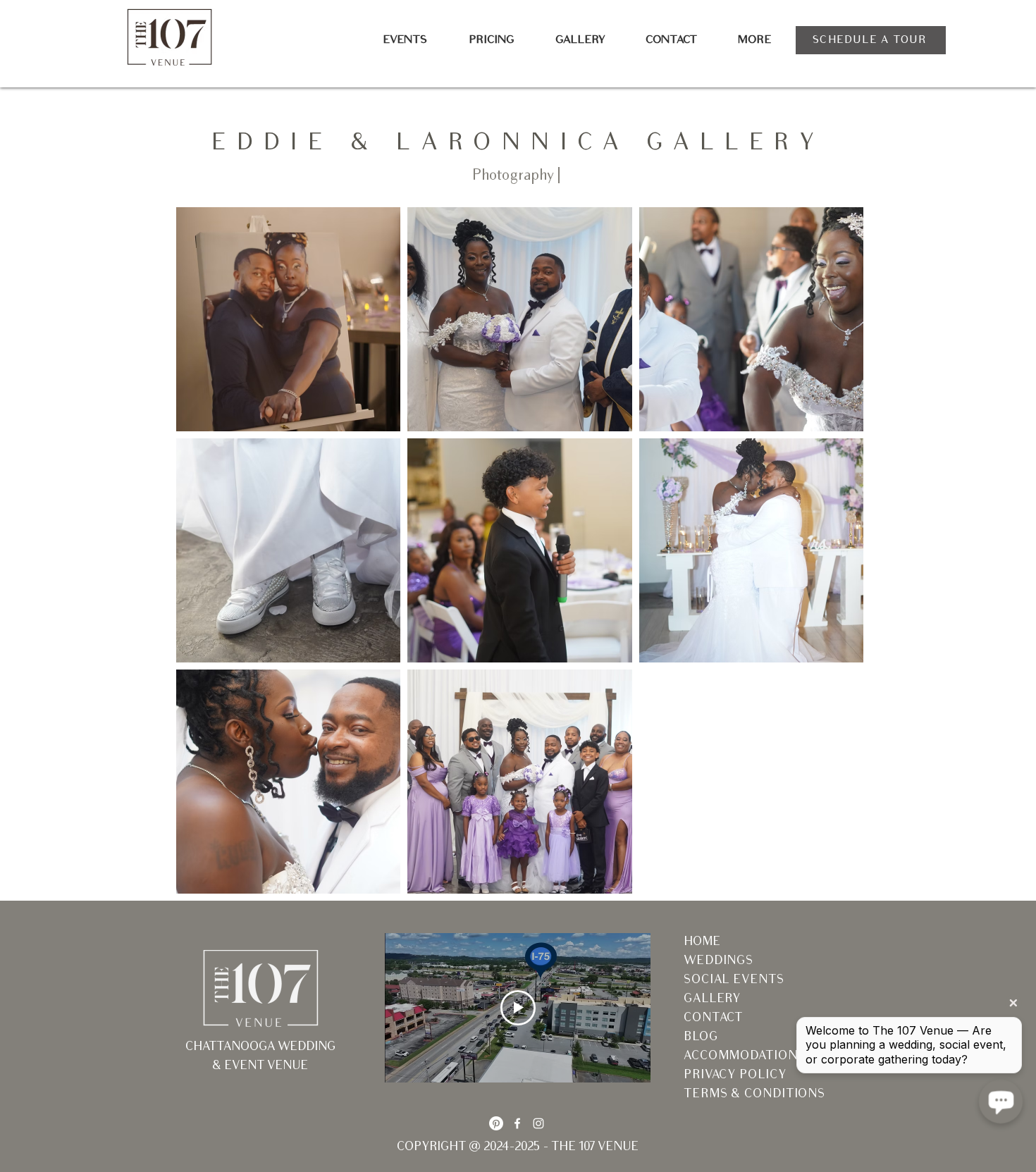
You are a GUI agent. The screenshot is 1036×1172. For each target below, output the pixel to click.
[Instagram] (538, 1123)
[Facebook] (517, 1123)
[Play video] (518, 1007)
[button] (405, 40)
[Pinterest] (496, 1123)
